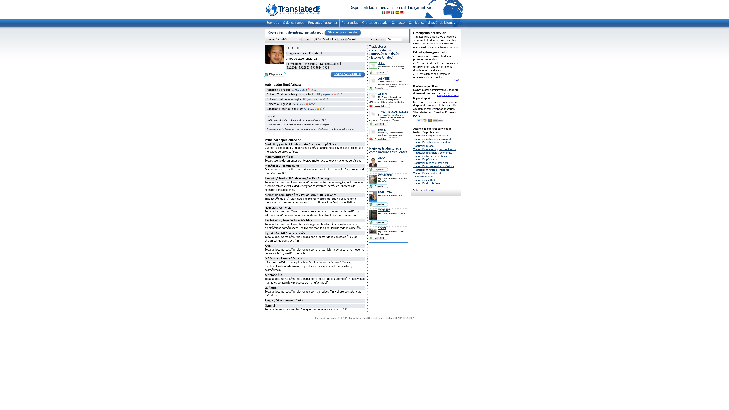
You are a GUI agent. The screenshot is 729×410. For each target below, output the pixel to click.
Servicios (273, 22)
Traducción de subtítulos (427, 183)
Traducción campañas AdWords (431, 135)
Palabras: (380, 39)
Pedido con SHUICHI (347, 74)
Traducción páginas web (426, 159)
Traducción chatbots (424, 180)
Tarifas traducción (423, 176)
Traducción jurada (423, 146)
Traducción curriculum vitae (428, 173)
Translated (431, 190)
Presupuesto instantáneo (447, 96)
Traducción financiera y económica (432, 152)
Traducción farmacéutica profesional (433, 166)
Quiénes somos (293, 22)
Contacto (398, 22)
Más (456, 80)
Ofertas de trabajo (375, 22)
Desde (271, 39)
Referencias (350, 22)
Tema (343, 39)
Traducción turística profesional (431, 170)
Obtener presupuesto (342, 32)
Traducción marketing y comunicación (434, 149)
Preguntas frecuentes (323, 22)
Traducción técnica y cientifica (430, 156)
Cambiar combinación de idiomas (432, 22)
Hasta (307, 39)
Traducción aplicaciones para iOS (431, 142)
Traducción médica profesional (430, 163)
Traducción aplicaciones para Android (434, 139)
